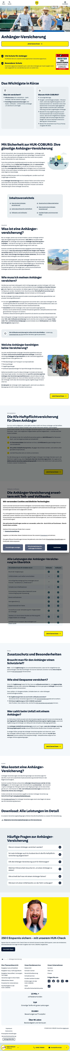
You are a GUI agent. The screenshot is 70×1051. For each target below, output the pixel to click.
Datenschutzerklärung (12, 531)
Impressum (44, 535)
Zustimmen (57, 547)
